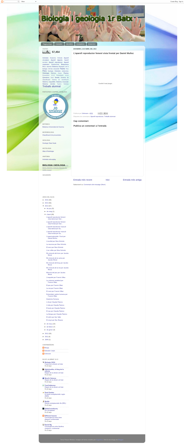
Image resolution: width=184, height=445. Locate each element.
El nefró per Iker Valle (53, 317)
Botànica (55, 66)
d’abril (49, 214)
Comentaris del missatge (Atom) (95, 184)
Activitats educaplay (49, 159)
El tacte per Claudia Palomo (55, 308)
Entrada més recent (82, 180)
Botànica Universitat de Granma (53, 127)
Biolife (47, 401)
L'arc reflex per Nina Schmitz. (56, 250)
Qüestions (45, 77)
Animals (59, 58)
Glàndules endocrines (62, 71)
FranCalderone (50, 385)
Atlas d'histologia (48, 151)
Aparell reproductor (97, 116)
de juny (49, 208)
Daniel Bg (48, 425)
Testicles (66, 84)
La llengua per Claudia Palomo (56, 314)
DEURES (69, 44)
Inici (107, 180)
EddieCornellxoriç (51, 408)
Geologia (50, 71)
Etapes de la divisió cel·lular (54, 373)
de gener (50, 330)
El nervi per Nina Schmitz (54, 247)
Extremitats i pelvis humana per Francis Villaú (57, 295)
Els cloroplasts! (50, 410)
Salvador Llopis (50, 351)
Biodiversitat (55, 64)
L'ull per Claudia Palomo (54, 302)
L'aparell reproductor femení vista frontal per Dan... (55, 223)
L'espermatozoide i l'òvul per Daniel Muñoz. (56, 237)
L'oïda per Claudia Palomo (55, 305)
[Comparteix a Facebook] (105, 113)
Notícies (53, 73)
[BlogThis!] (101, 113)
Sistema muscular (62, 82)
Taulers (59, 84)
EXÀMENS (80, 44)
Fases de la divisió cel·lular (54, 364)
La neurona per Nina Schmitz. (56, 244)
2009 (47, 339)
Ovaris (60, 73)
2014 (47, 203)
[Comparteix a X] (103, 113)
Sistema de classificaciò (60, 79)
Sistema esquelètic (48, 82)
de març (50, 324)
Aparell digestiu (57, 60)
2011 (46, 336)
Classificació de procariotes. (51, 135)
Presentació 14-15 (62, 75)
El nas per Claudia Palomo (55, 311)
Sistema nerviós (48, 84)
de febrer (50, 327)
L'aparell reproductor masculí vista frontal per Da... (56, 232)
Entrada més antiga (132, 180)
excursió (56, 69)
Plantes (66, 73)
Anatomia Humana (52, 299)
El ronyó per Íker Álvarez (54, 320)
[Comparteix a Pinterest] (107, 113)
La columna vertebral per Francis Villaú (54, 281)
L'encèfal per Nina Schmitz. (55, 241)
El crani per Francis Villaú (54, 291)
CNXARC (59, 44)
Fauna (62, 69)
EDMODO (92, 44)
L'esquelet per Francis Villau (55, 277)
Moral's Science (50, 378)
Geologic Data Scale (49, 143)
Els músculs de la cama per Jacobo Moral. (55, 259)
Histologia (45, 73)
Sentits (57, 77)
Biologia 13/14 (50, 362)
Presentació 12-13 (48, 75)
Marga (47, 348)
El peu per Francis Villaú (54, 285)
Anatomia (53, 58)
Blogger (120, 440)
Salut (52, 77)
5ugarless (99, 440)
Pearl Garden (49, 392)
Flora (44, 71)
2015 (47, 200)
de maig (49, 211)
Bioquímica (65, 64)
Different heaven (51, 416)
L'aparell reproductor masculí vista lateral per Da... (56, 227)
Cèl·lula (50, 69)
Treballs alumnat (109, 116)
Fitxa (67, 68)
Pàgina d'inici (47, 44)
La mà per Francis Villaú (54, 288)
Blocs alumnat (47, 66)
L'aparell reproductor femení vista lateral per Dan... (55, 218)
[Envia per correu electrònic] (99, 113)
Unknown (48, 354)
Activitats (45, 58)
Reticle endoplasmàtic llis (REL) (55, 403)
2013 (47, 206)
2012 (47, 333)
